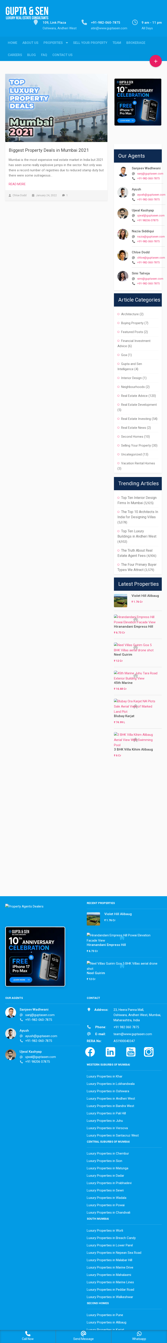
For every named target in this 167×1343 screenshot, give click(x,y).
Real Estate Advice (134, 396)
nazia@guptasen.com (151, 236)
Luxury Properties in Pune (105, 1315)
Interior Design (131, 378)
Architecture (130, 314)
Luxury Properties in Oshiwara (108, 1091)
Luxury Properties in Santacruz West (113, 1135)
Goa (124, 355)
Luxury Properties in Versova (107, 1128)
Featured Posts (132, 332)
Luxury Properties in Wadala (106, 1198)
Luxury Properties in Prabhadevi (109, 1183)
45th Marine (123, 683)
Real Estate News (133, 428)
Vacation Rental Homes (138, 463)
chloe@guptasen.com (151, 257)
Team (116, 43)
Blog (31, 55)
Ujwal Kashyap (143, 210)
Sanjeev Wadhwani (146, 168)
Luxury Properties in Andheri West (111, 1098)
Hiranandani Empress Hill (133, 627)
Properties (53, 43)
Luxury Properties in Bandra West (110, 1106)
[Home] (27, 16)
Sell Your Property (90, 43)
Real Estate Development (139, 405)
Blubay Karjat (124, 716)
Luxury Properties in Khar (104, 1076)
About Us (30, 43)
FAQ (44, 55)
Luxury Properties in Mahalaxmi (109, 1275)
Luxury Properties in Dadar (105, 1176)
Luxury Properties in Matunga (107, 1168)
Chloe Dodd (141, 252)
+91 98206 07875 (147, 220)
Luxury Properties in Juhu (105, 1121)
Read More (17, 184)
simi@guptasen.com (150, 278)
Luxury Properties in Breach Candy (111, 1238)
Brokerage (135, 43)
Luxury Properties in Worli (105, 1230)
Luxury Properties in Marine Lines (110, 1282)
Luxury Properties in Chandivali (108, 1212)
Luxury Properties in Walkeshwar (110, 1297)
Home (12, 43)
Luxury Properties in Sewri (105, 1190)
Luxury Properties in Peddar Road (110, 1290)
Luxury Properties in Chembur (108, 1153)
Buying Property (132, 323)
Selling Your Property (136, 445)
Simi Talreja (141, 273)
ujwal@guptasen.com (151, 215)
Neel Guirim (123, 655)
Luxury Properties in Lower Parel (110, 1245)
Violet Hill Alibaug (145, 596)
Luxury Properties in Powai (106, 1205)
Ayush (136, 189)
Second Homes (132, 437)
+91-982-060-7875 (148, 178)
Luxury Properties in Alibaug (106, 1322)
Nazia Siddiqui (143, 231)
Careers (15, 55)
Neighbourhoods (133, 387)
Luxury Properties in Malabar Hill (109, 1260)
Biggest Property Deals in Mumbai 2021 (49, 150)
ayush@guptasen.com (151, 194)
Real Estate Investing (136, 419)
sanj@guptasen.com (150, 173)
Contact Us (62, 55)
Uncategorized (131, 454)
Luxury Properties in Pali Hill (106, 1113)
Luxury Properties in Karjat (105, 1330)
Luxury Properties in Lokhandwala (111, 1084)
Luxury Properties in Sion (104, 1161)
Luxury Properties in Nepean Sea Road (114, 1253)
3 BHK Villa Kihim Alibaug (133, 749)
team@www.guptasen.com (133, 1034)
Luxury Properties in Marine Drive (110, 1267)
